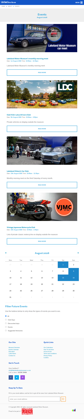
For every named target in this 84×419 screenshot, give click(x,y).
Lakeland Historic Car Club (18, 171)
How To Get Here (49, 349)
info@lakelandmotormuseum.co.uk (20, 370)
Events (10, 327)
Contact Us (12, 355)
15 (63, 278)
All (8, 316)
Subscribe (63, 399)
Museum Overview (14, 347)
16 (73, 278)
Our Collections (48, 347)
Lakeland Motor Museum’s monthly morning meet (27, 58)
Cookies (46, 357)
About (10, 6)
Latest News (12, 353)
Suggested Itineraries (15, 331)
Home (3, 6)
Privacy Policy (48, 355)
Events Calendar (14, 349)
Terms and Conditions (50, 353)
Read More (42, 72)
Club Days (11, 320)
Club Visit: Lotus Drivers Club (19, 114)
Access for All (48, 351)
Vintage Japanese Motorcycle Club (21, 227)
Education (12, 351)
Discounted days (13, 323)
